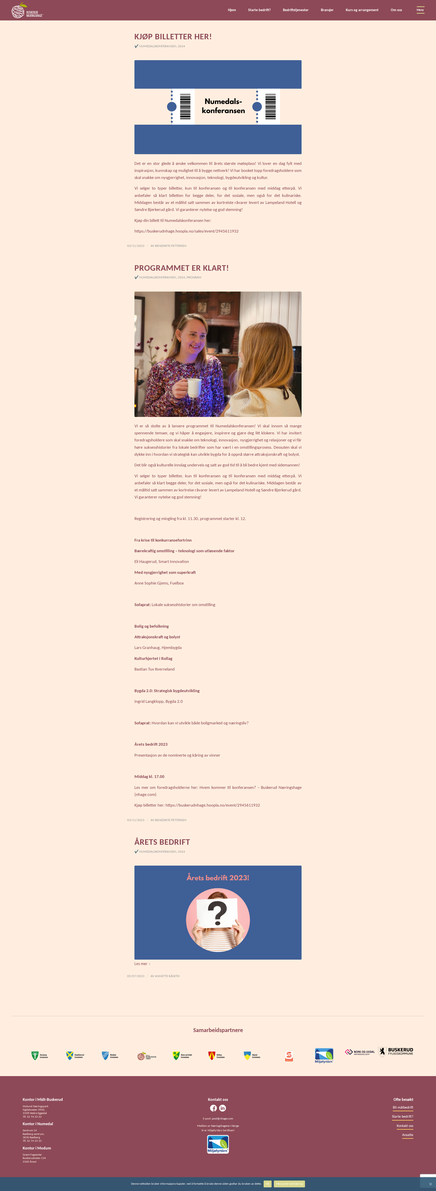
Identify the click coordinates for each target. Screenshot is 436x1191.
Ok (268, 1183)
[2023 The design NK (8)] (218, 913)
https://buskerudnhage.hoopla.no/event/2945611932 (213, 805)
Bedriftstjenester (296, 10)
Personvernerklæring (289, 1183)
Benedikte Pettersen (170, 246)
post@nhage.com (222, 1118)
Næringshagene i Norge (225, 1125)
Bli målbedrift (403, 1107)
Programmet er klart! (181, 268)
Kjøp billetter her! (173, 37)
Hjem (232, 10)
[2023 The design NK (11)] (218, 107)
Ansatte (407, 1135)
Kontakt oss (405, 1126)
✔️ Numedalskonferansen (155, 46)
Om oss (396, 10)
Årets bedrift (162, 842)
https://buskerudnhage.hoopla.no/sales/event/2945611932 (186, 231)
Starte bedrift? (259, 10)
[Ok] (430, 1184)
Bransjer (327, 10)
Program (194, 277)
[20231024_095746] (218, 354)
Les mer (140, 964)
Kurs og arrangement (362, 10)
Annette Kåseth (167, 976)
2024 (181, 46)
